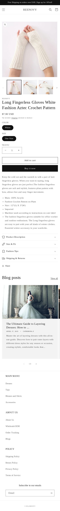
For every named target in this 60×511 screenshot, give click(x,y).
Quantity (5, 145)
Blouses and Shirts (14, 396)
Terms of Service (13, 475)
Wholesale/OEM (13, 426)
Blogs (8, 439)
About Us (10, 420)
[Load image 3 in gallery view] (46, 87)
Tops (8, 390)
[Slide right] (57, 88)
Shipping (14, 118)
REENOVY (32, 506)
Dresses (9, 383)
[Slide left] (3, 88)
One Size (9, 138)
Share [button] (7, 266)
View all (54, 278)
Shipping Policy (13, 456)
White (7, 128)
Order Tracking (12, 433)
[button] (3, 10)
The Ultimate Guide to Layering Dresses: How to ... (25, 325)
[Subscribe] (51, 493)
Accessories (11, 402)
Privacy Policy (12, 469)
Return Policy (12, 463)
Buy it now (30, 168)
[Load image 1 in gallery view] (14, 87)
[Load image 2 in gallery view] (30, 87)
